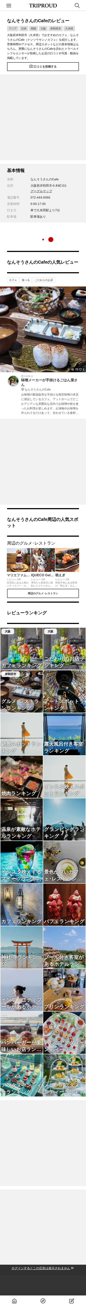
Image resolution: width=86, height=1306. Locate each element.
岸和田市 (55, 28)
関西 (33, 28)
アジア (13, 28)
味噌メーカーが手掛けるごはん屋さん (49, 384)
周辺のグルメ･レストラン (43, 593)
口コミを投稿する (45, 66)
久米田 (69, 28)
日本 (23, 28)
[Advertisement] (43, 117)
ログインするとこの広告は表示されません (40, 1268)
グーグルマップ (41, 191)
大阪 (43, 28)
